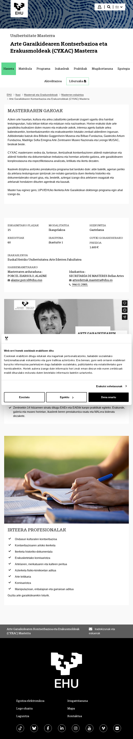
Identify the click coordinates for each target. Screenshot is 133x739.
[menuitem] (119, 6)
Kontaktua (74, 716)
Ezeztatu (24, 397)
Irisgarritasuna (77, 701)
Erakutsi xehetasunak (109, 386)
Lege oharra (24, 708)
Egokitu (64, 397)
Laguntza (22, 716)
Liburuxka (76, 81)
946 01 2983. (80, 284)
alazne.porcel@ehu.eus (26, 280)
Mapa (71, 708)
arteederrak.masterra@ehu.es (92, 280)
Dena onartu (108, 397)
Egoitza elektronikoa (30, 701)
